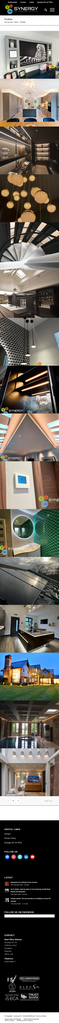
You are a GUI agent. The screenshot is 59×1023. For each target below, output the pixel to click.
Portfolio (8, 19)
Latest (31, 2)
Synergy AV (18, 1016)
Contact (23, 2)
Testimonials (12, 2)
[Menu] (51, 9)
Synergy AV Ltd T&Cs (45, 2)
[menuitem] (12, 2)
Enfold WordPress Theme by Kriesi (34, 1016)
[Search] (44, 9)
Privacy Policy (10, 838)
